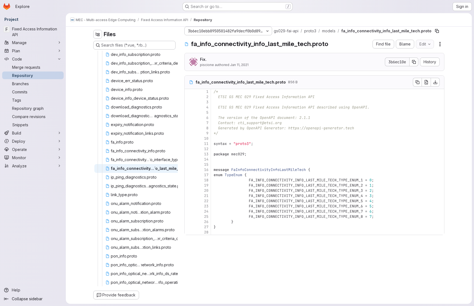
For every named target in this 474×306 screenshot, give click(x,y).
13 (206, 154)
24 (206, 211)
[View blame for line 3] (189, 102)
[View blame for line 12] (189, 148)
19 (206, 185)
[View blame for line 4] (189, 107)
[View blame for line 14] (189, 159)
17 (206, 175)
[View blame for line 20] (189, 190)
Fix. (203, 59)
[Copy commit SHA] (414, 62)
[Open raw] (426, 82)
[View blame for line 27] (189, 227)
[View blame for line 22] (189, 201)
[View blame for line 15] (189, 164)
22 (206, 201)
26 (206, 221)
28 (206, 232)
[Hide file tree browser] (97, 34)
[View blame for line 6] (189, 117)
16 (206, 169)
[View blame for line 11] (189, 143)
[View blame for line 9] (189, 133)
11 (206, 143)
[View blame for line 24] (189, 211)
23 (206, 206)
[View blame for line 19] (189, 185)
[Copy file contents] (417, 82)
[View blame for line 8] (189, 128)
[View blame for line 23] (189, 206)
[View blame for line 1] (189, 91)
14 (206, 159)
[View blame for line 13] (189, 154)
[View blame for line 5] (189, 112)
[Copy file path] (437, 31)
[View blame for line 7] (189, 122)
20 (206, 190)
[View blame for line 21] (189, 195)
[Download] (435, 82)
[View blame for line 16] (189, 169)
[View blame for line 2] (189, 96)
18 (206, 180)
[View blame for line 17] (189, 175)
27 (206, 227)
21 (206, 195)
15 (206, 164)
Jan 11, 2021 (239, 65)
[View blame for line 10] (189, 138)
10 (206, 138)
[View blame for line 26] (189, 221)
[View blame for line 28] (189, 232)
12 (206, 149)
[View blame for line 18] (189, 180)
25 (206, 216)
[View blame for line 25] (189, 216)
